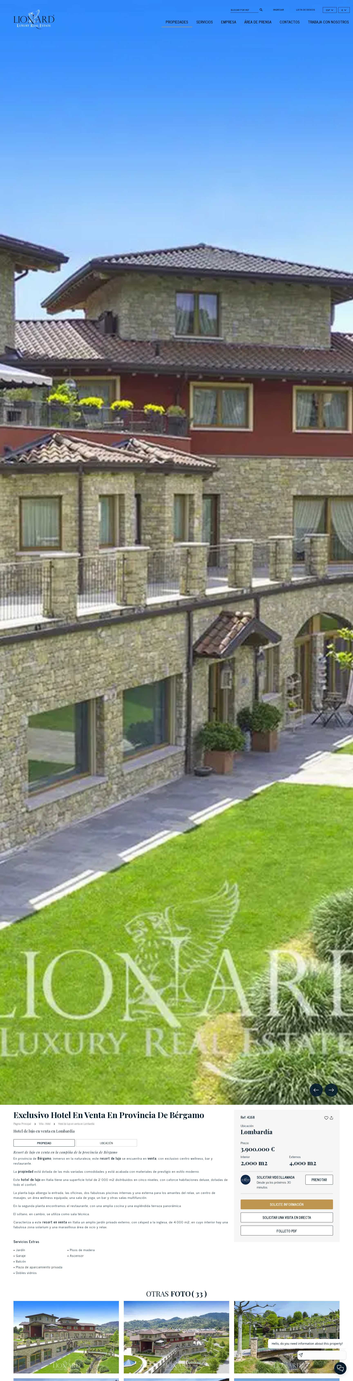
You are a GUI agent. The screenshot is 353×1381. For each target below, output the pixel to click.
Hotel (48, 1124)
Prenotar (319, 1179)
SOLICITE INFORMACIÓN (287, 1204)
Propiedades (177, 22)
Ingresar (278, 10)
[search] (261, 9)
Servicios (204, 22)
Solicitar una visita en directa (287, 1217)
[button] (326, 1117)
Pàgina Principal (22, 1123)
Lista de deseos (305, 10)
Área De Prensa (257, 22)
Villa (41, 1124)
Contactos (290, 22)
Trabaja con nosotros (328, 22)
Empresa (228, 22)
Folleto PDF (287, 1231)
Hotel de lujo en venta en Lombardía (76, 1124)
